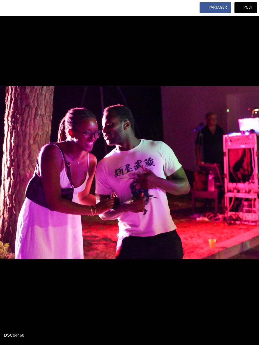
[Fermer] (8, 8)
